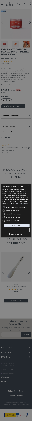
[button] (16, 234)
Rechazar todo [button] (17, 230)
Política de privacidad (22, 203)
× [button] (28, 186)
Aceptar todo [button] (16, 225)
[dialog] (16, 210)
